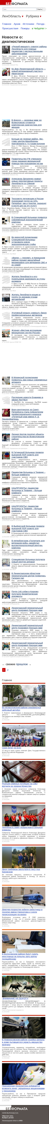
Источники (28, 24)
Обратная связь (7, 1116)
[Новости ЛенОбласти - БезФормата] (14, 3)
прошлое (22, 664)
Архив (17, 24)
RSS (21, 1121)
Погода (40, 24)
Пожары (25, 28)
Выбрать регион (8, 1118)
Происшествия (10, 28)
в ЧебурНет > (39, 28)
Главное (6, 24)
